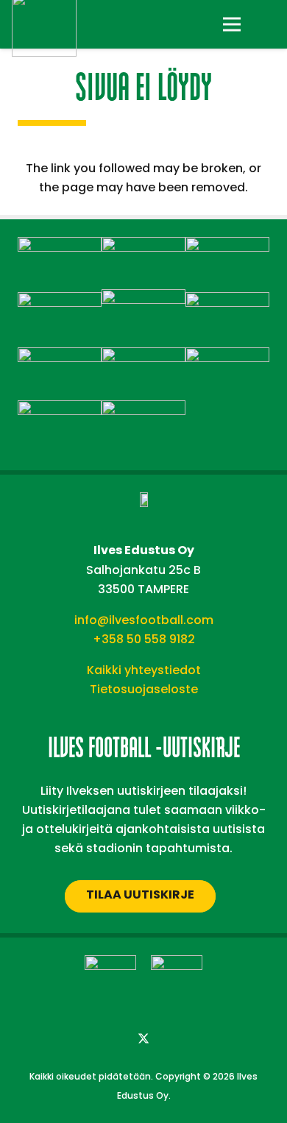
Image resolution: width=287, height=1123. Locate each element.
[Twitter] (143, 1039)
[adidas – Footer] (60, 246)
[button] (266, 24)
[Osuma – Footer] (60, 356)
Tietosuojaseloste (144, 689)
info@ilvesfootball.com (143, 620)
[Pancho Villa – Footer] (143, 356)
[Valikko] (231, 24)
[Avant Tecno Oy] (143, 246)
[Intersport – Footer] (60, 301)
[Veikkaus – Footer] (143, 409)
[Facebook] (84, 1039)
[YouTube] (173, 1039)
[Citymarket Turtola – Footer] (227, 246)
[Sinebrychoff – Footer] (60, 409)
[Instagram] (114, 1039)
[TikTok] (202, 1039)
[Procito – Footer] (227, 356)
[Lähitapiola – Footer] (143, 298)
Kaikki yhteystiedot (144, 670)
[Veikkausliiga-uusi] (110, 981)
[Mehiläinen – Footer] (227, 301)
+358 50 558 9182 (144, 639)
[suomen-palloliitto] (176, 981)
